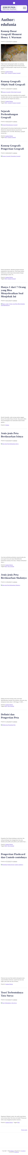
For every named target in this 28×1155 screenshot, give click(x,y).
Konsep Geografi (16, 73)
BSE (6, 73)
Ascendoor (23, 1150)
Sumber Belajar (9, 71)
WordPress (16, 1152)
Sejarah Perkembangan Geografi (9, 114)
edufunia (9, 7)
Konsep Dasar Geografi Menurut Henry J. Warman (11, 34)
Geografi (10, 73)
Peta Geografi (11, 566)
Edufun (7, 425)
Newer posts (24, 1130)
